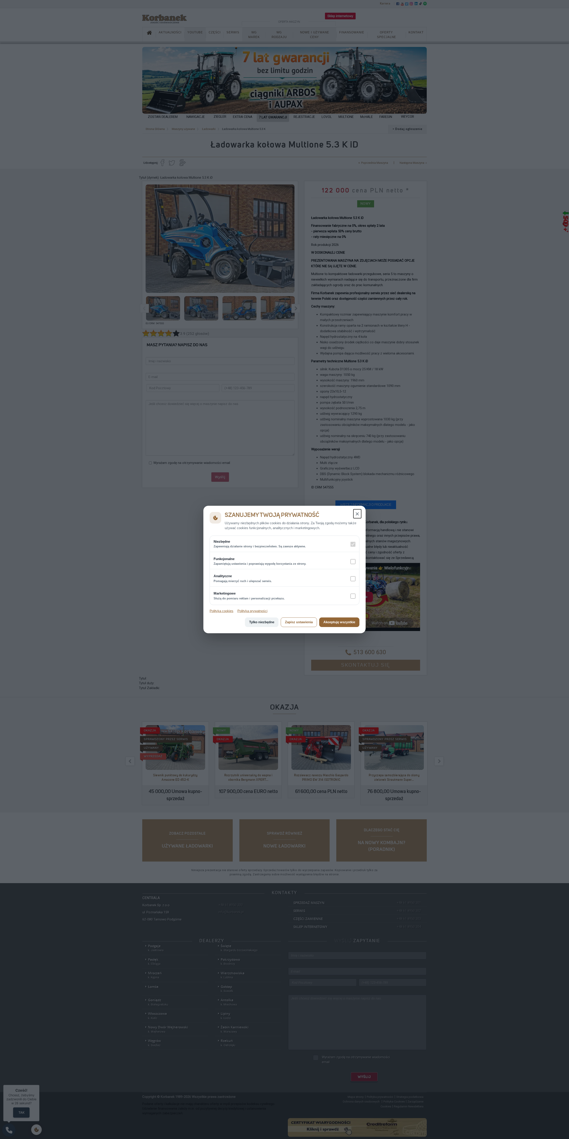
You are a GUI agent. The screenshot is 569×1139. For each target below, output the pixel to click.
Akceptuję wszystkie (339, 622)
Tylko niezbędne (261, 622)
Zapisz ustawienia (299, 622)
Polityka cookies (221, 611)
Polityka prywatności (252, 611)
